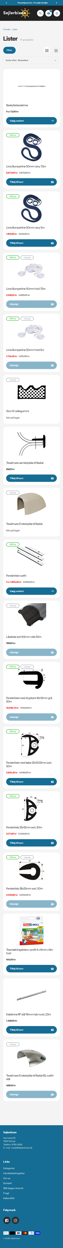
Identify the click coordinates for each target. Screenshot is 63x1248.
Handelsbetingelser (14, 1173)
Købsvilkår (9, 1198)
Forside (6, 29)
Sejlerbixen (15, 1238)
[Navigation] (56, 13)
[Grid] (46, 50)
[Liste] (56, 50)
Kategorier (9, 1168)
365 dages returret (13, 1188)
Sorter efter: (11, 60)
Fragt (6, 1193)
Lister (14, 29)
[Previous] (6, 2)
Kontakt (7, 1183)
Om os (6, 1178)
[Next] (56, 2)
